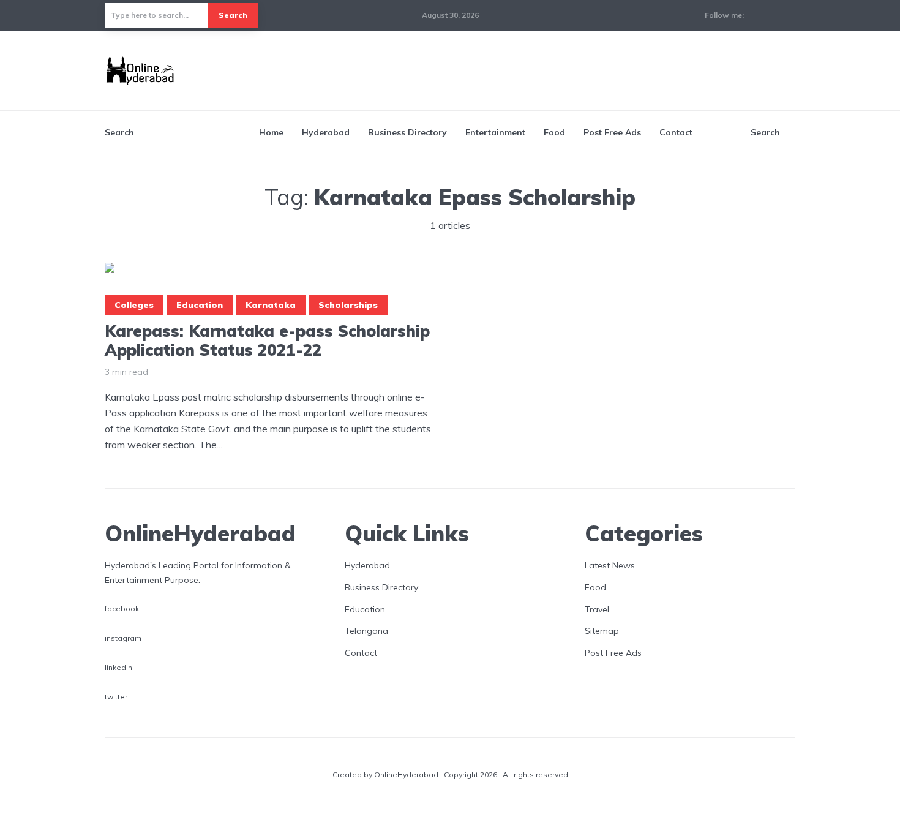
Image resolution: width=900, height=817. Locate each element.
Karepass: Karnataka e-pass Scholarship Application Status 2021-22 (267, 341)
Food (554, 132)
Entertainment (495, 132)
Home (271, 132)
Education (199, 305)
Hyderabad (326, 132)
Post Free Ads (612, 132)
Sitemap (602, 630)
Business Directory (407, 132)
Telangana (366, 630)
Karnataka (271, 305)
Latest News (610, 565)
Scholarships (348, 305)
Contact (675, 132)
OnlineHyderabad (406, 774)
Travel (597, 609)
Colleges (134, 305)
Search (233, 15)
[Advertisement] (572, 68)
